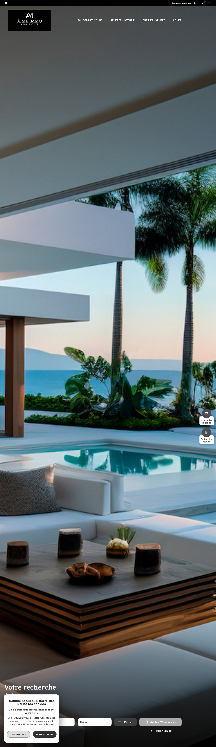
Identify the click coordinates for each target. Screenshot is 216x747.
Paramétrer (18, 734)
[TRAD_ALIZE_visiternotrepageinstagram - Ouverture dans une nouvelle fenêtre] (5, 3)
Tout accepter (45, 734)
